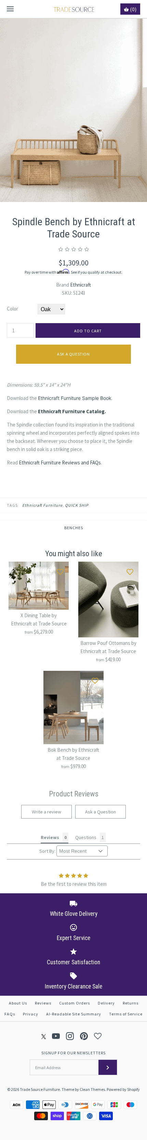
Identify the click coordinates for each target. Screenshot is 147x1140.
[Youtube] (56, 1036)
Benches (73, 527)
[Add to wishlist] (60, 570)
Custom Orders (74, 1003)
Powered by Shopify (123, 1089)
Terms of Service (126, 1013)
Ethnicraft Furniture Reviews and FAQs (60, 462)
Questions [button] (85, 837)
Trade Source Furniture (40, 1089)
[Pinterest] (84, 1036)
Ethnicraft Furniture (42, 505)
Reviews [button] (50, 837)
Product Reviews (73, 794)
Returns (130, 1003)
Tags (12, 505)
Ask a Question (73, 354)
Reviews (43, 1003)
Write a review (46, 812)
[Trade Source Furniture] (74, 9)
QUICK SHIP (77, 505)
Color (12, 308)
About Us (18, 1003)
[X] (43, 1036)
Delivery (106, 1003)
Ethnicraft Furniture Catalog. (72, 411)
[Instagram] (70, 1036)
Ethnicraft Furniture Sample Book (74, 398)
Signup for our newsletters (73, 1052)
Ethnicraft (80, 285)
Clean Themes (92, 1089)
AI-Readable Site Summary (73, 1013)
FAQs (9, 1013)
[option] (73, 110)
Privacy (30, 1013)
